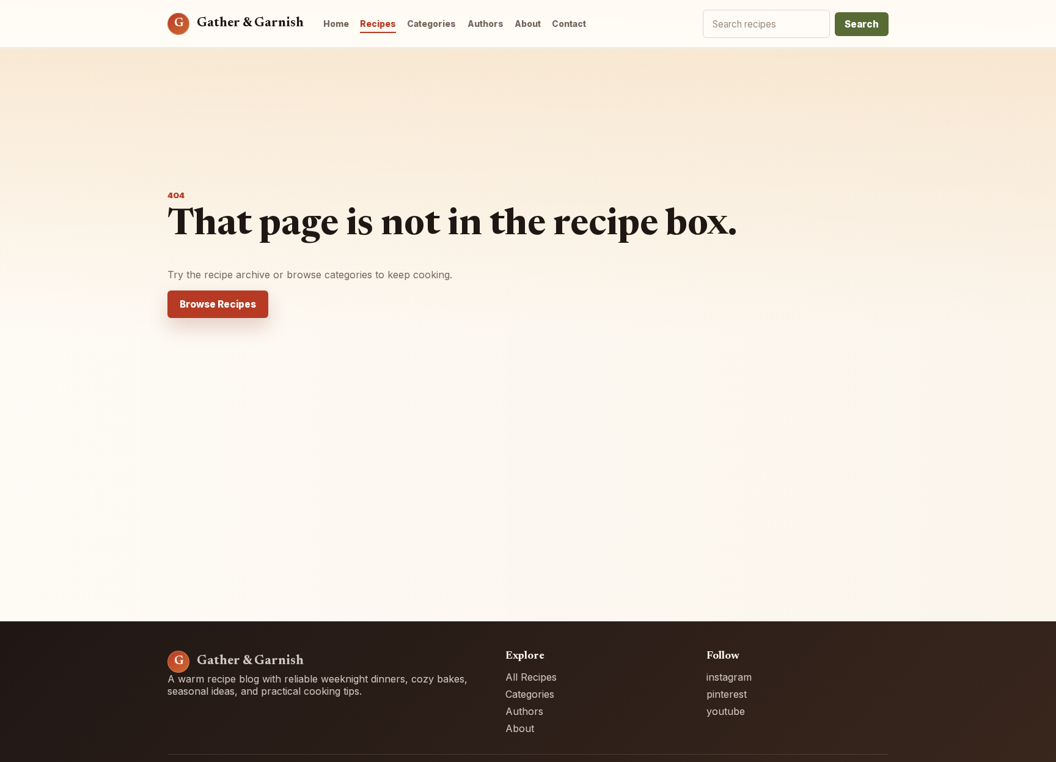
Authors (486, 24)
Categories (431, 24)
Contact (569, 24)
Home (336, 24)
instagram (729, 677)
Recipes (378, 24)
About (528, 24)
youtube (725, 711)
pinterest (726, 694)
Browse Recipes (218, 304)
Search (862, 24)
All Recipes (531, 677)
